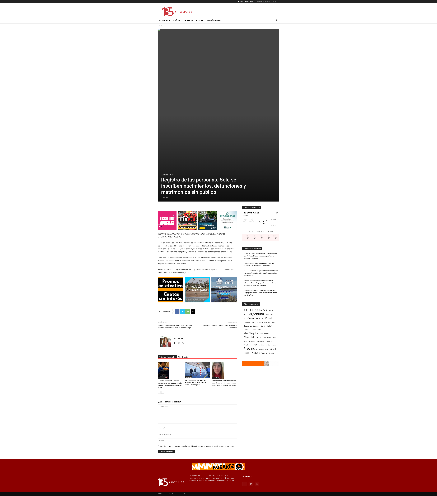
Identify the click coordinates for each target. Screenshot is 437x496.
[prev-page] (159, 392)
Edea (273, 322)
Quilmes (261, 349)
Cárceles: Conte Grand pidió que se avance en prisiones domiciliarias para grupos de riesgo (175, 326)
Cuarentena (259, 322)
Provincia (250, 348)
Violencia (271, 353)
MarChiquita (264, 333)
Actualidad (164, 20)
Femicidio (256, 326)
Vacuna (256, 352)
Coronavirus (255, 318)
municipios (260, 341)
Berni (267, 314)
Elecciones (248, 326)
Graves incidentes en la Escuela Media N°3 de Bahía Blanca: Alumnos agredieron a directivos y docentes (260, 255)
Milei (245, 341)
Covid (268, 318)
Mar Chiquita (251, 333)
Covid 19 (247, 322)
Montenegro (252, 341)
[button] (276, 20)
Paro (251, 345)
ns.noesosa (178, 338)
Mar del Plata (252, 337)
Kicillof (269, 326)
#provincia (261, 310)
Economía (267, 322)
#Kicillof (248, 310)
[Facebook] (177, 311)
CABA (271, 314)
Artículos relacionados (167, 357)
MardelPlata (267, 338)
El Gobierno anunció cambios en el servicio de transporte (220, 326)
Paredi (246, 345)
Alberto (272, 310)
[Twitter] (182, 311)
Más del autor (183, 357)
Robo (266, 349)
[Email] (193, 311)
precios (274, 345)
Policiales (188, 20)
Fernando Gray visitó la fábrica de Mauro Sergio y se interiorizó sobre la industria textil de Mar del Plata (261, 273)
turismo (247, 353)
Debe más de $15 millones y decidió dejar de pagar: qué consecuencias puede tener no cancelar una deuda (224, 383)
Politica (268, 345)
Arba (245, 314)
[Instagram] (179, 343)
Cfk (245, 319)
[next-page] (162, 392)
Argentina (256, 314)
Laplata (246, 329)
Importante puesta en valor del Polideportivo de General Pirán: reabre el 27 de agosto (195, 382)
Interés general (214, 20)
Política (176, 20)
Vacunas (264, 353)
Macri (259, 330)
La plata (253, 330)
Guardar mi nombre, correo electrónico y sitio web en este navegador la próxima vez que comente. (197, 446)
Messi (274, 338)
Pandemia (269, 341)
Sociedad (200, 20)
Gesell (263, 326)
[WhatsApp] (187, 311)
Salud (171, 174)
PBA (255, 345)
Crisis (252, 322)
